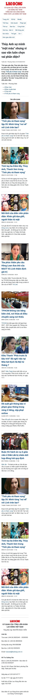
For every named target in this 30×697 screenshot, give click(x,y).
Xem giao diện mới (8, 37)
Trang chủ (6, 19)
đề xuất (7, 419)
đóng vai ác (5, 228)
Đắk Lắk (4, 464)
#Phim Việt (8, 87)
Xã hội (13, 19)
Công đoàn (21, 26)
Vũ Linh (15, 284)
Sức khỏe (6, 34)
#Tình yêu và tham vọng (12, 93)
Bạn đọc (12, 26)
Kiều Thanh (9, 371)
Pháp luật (23, 23)
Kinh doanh (14, 23)
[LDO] (15, 111)
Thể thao (5, 23)
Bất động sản (19, 30)
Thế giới (13, 34)
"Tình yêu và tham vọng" (14, 72)
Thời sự (5, 26)
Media (19, 19)
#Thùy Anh (7, 91)
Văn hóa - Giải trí (8, 30)
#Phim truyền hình (10, 89)
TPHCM (4, 323)
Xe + (19, 34)
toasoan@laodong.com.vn (14, 652)
